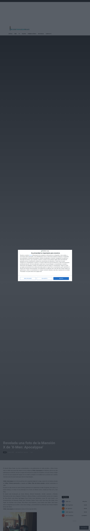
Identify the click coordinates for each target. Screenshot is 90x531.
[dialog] (45, 265)
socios (30, 255)
